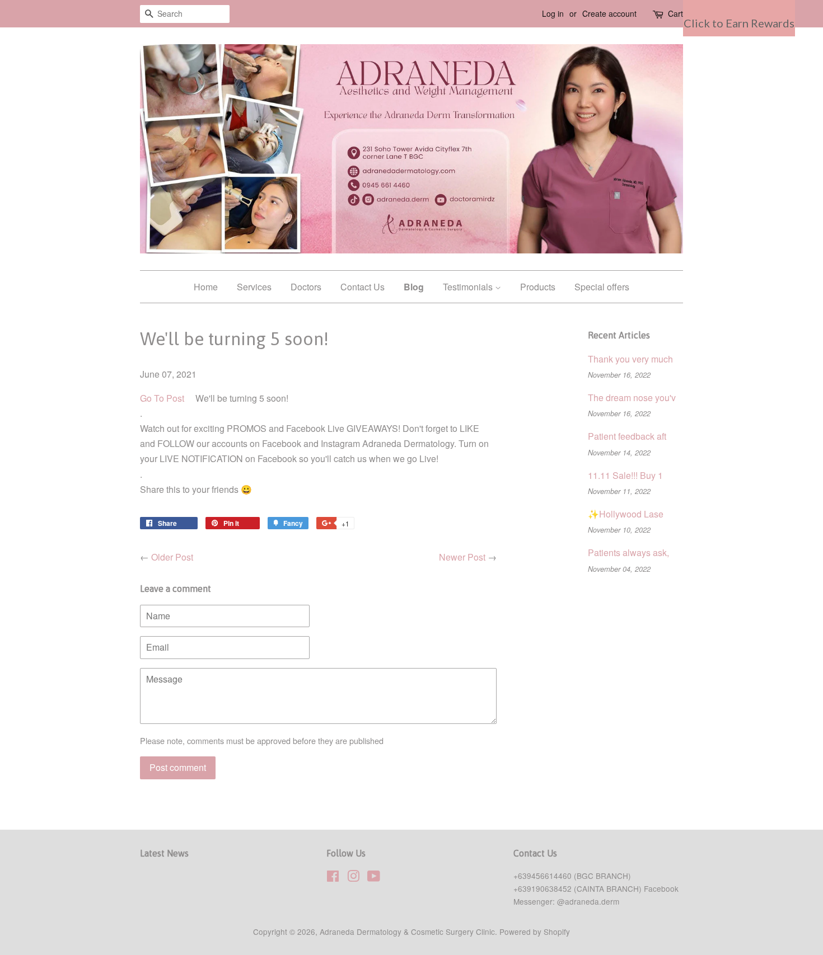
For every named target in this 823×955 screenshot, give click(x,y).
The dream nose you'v (632, 397)
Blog (414, 286)
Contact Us (362, 286)
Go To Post (162, 398)
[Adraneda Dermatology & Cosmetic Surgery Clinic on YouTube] (373, 877)
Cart (675, 13)
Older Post (172, 557)
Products (537, 286)
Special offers (601, 286)
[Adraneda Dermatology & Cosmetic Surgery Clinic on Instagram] (353, 877)
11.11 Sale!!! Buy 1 (625, 475)
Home (206, 286)
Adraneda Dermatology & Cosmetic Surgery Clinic (407, 931)
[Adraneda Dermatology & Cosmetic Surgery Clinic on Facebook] (332, 877)
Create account (609, 13)
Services (254, 286)
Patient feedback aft (627, 436)
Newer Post (462, 557)
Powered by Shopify (534, 931)
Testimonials (469, 286)
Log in (553, 13)
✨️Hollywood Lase (625, 513)
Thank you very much (630, 358)
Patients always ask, (628, 552)
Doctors (306, 286)
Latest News (164, 853)
